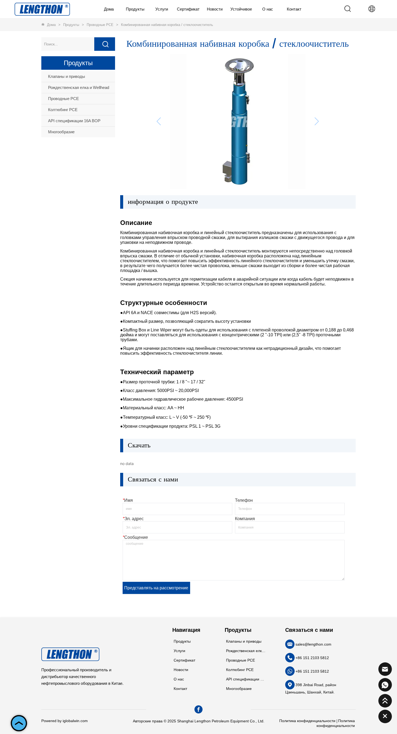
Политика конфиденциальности (307, 721)
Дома (51, 25)
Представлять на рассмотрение (156, 588)
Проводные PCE (100, 25)
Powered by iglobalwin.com (64, 721)
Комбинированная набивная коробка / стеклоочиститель (167, 25)
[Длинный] (42, 8)
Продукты (71, 25)
